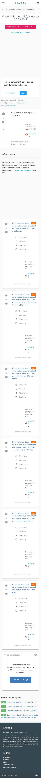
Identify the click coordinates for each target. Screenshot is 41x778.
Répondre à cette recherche (20, 27)
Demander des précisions (20, 142)
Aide (5, 762)
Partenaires (35, 775)
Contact (6, 760)
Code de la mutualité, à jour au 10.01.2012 (22, 706)
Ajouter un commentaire (22, 284)
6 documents (21, 103)
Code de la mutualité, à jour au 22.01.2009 (22, 711)
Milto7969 (32, 134)
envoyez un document (22, 170)
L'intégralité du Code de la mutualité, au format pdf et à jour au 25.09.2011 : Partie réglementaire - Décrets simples (24, 373)
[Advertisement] (20, 56)
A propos (6, 757)
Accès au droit (8, 765)
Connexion (20, 679)
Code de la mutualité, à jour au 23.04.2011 (22, 702)
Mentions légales (9, 767)
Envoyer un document (8, 106)
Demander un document (20, 33)
